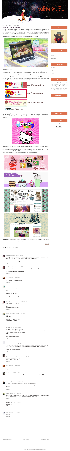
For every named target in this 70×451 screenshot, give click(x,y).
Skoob (52, 73)
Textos (63, 84)
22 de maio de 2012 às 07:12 (14, 365)
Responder (8, 263)
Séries (66, 87)
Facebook (53, 67)
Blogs (59, 89)
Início (52, 53)
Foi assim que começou (14, 247)
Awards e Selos (54, 58)
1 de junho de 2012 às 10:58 (15, 402)
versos (53, 88)
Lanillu (7, 341)
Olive (7, 372)
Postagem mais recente (7, 439)
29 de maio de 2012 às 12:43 (18, 393)
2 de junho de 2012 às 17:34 (14, 412)
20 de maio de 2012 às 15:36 (17, 354)
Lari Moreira (8, 354)
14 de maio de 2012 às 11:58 (21, 301)
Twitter (52, 68)
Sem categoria (55, 84)
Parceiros (53, 56)
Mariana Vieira (9, 393)
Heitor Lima (8, 381)
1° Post (56, 89)
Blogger (43, 449)
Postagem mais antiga (44, 439)
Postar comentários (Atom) (11, 441)
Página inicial (26, 439)
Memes (53, 83)
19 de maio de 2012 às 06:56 (16, 327)
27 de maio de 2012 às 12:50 (14, 372)
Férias (52, 89)
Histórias (53, 87)
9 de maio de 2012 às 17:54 (17, 266)
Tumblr (52, 70)
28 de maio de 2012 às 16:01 (17, 381)
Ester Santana (9, 255)
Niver (62, 87)
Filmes (62, 83)
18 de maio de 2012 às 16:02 (19, 313)
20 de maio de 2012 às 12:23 (15, 341)
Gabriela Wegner (9, 313)
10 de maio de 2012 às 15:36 (14, 277)
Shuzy (7, 365)
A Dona (52, 55)
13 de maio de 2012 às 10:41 (17, 286)
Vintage (62, 89)
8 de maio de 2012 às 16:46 (17, 255)
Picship (52, 72)
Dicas (58, 87)
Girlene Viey (8, 286)
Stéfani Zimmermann (10, 301)
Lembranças (54, 85)
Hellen (7, 277)
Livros (63, 85)
